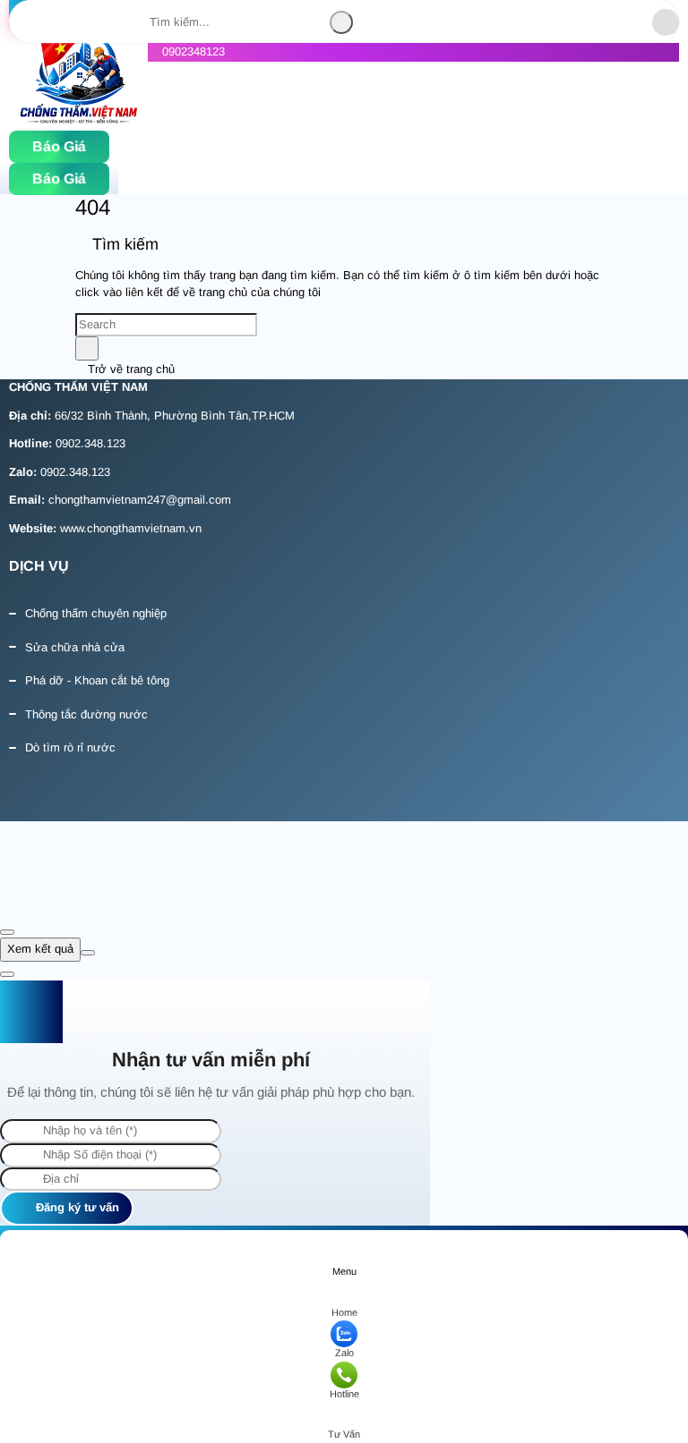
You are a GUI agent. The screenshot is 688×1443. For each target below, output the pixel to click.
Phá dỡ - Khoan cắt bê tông (97, 680)
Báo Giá (59, 147)
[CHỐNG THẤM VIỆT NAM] (78, 80)
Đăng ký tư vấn (75, 1207)
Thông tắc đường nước (86, 714)
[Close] (7, 932)
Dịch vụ (39, 565)
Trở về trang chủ (129, 369)
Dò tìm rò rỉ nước (70, 747)
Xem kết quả (40, 948)
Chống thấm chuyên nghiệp (96, 613)
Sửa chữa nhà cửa (75, 647)
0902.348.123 (90, 443)
